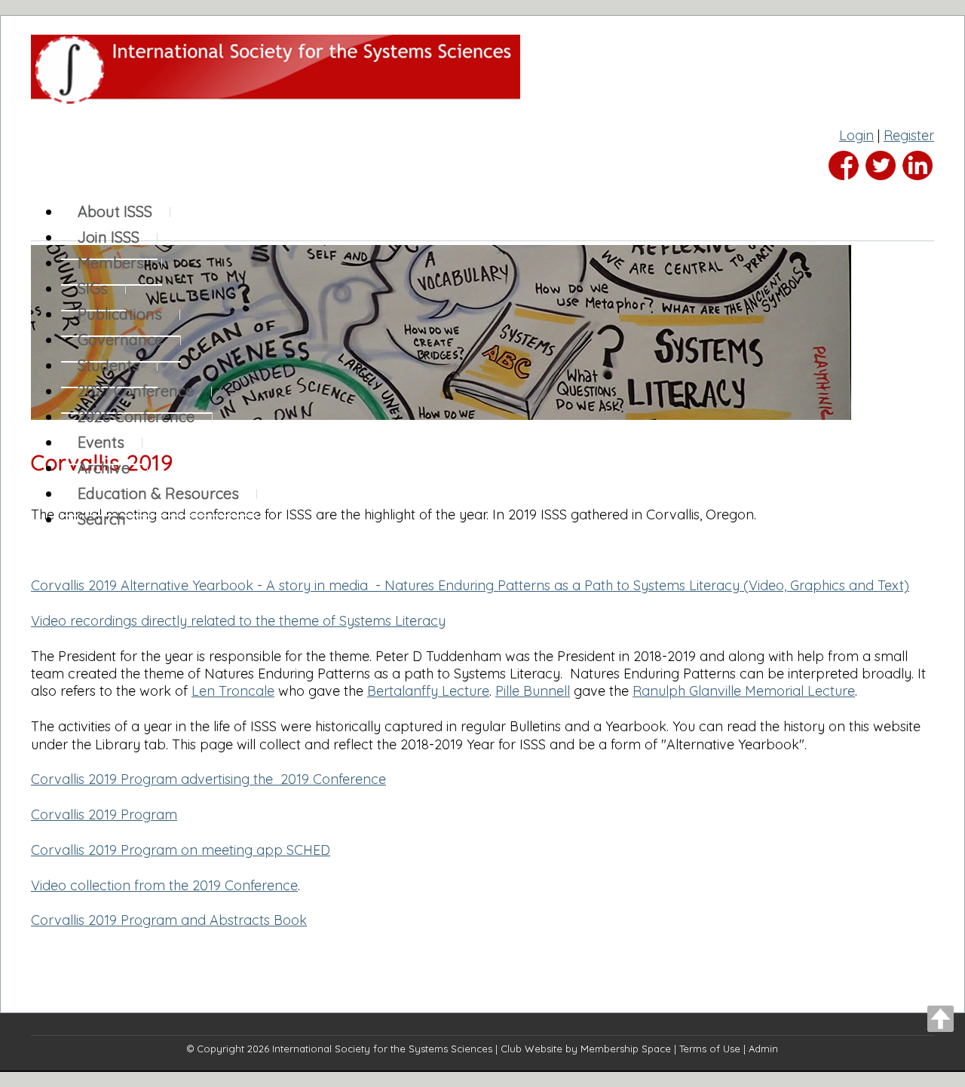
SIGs (93, 288)
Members (111, 262)
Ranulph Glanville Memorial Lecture (744, 691)
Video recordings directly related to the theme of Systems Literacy (238, 620)
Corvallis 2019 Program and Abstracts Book (169, 920)
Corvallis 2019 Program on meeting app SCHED (180, 850)
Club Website (531, 1049)
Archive (104, 467)
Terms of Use (709, 1049)
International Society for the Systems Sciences (382, 1049)
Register (909, 135)
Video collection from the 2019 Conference (164, 885)
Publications (120, 314)
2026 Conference (136, 416)
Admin (763, 1049)
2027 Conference (136, 390)
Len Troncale (232, 691)
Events (101, 442)
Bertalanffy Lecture (428, 691)
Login (856, 135)
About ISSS (115, 211)
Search (102, 519)
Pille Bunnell (532, 691)
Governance (120, 339)
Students (108, 365)
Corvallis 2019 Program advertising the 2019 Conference (208, 779)
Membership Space (626, 1049)
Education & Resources (158, 493)
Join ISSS (108, 237)
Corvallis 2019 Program (104, 814)
